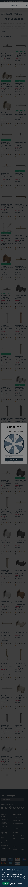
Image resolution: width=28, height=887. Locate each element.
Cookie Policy (10, 880)
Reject (13, 883)
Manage (20, 883)
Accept (6, 883)
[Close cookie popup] (26, 867)
